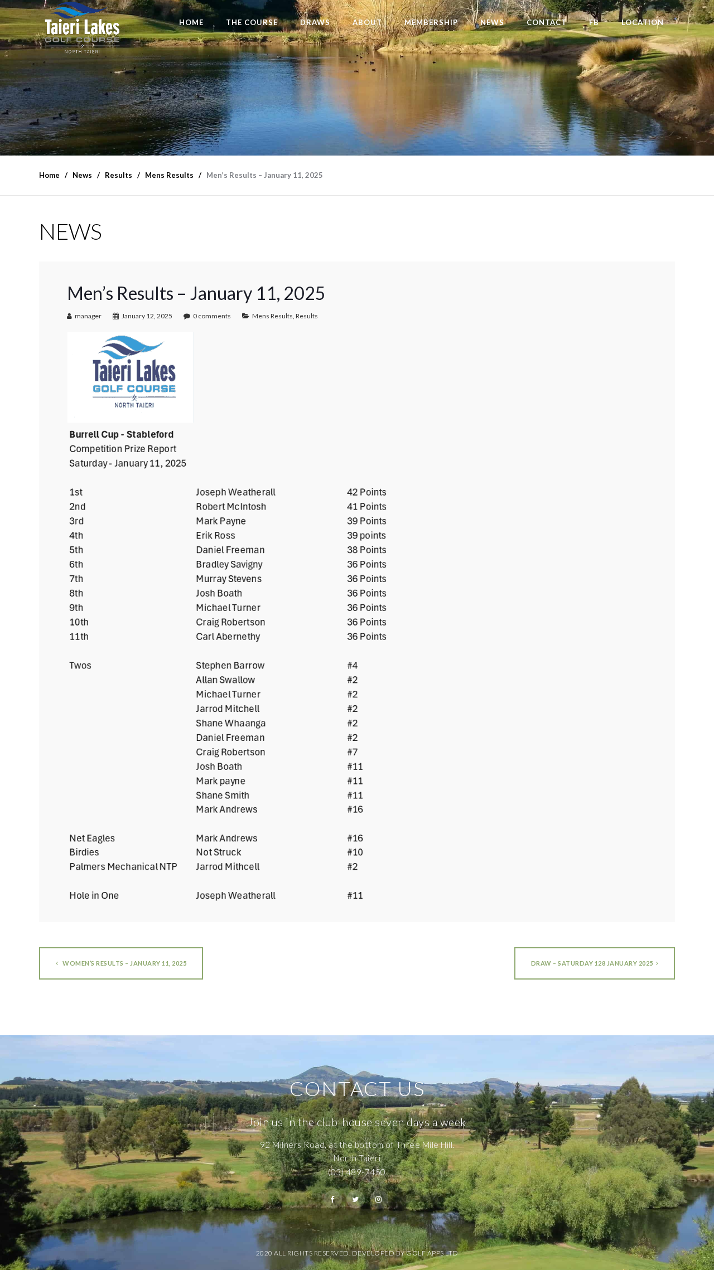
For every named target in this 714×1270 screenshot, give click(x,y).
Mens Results (272, 316)
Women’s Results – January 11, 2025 (124, 963)
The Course (252, 22)
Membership (431, 22)
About (367, 22)
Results (307, 316)
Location (642, 22)
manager (88, 316)
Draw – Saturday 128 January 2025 (592, 963)
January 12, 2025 (147, 316)
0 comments (212, 316)
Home (191, 22)
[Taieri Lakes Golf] (81, 27)
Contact (547, 22)
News (492, 22)
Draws (315, 22)
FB (594, 22)
